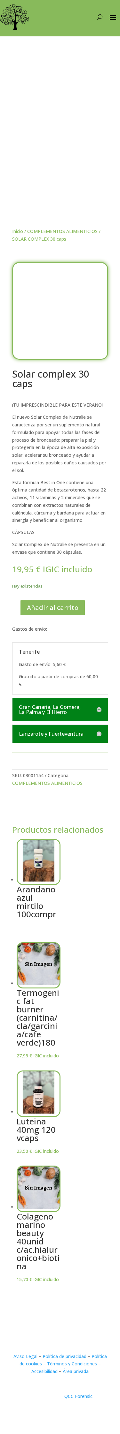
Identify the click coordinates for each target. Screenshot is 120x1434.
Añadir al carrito (52, 607)
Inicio (17, 231)
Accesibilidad (44, 1371)
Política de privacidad (64, 1356)
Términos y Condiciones (72, 1364)
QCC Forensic (78, 1396)
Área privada (76, 1371)
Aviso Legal (25, 1356)
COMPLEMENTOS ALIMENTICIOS (62, 231)
